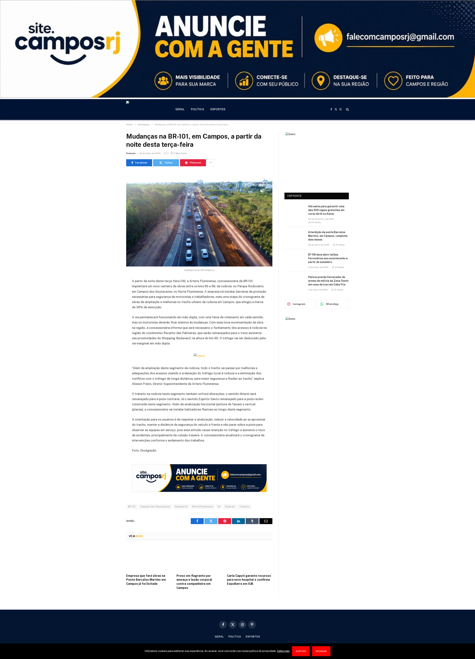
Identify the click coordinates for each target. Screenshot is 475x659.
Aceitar (301, 651)
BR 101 (132, 506)
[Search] (347, 109)
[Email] (113, 328)
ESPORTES (217, 109)
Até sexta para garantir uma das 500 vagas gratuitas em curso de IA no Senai (326, 210)
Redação (131, 153)
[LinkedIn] (113, 309)
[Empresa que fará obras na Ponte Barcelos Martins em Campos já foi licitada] (149, 558)
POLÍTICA (197, 109)
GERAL (180, 109)
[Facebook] (113, 291)
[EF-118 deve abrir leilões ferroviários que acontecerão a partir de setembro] (294, 259)
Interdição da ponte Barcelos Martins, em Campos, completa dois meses (328, 236)
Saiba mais (283, 651)
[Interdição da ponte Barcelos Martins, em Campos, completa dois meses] (294, 237)
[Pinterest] (113, 319)
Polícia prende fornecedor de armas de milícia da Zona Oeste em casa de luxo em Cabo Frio (328, 281)
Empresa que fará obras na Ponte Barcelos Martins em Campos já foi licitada (146, 580)
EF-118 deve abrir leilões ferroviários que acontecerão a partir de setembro (328, 258)
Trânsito (244, 506)
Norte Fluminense (202, 506)
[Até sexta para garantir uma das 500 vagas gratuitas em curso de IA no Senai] (294, 211)
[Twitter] (113, 300)
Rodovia (230, 506)
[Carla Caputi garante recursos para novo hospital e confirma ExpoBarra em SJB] (249, 558)
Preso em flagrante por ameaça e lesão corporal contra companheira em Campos (194, 582)
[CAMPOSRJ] (146, 109)
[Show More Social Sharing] (210, 162)
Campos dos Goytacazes (155, 506)
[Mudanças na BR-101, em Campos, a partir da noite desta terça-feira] (199, 218)
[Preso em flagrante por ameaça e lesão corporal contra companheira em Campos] (199, 558)
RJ (219, 506)
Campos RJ (181, 506)
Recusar (321, 651)
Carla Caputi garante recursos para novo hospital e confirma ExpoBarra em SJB (249, 580)
